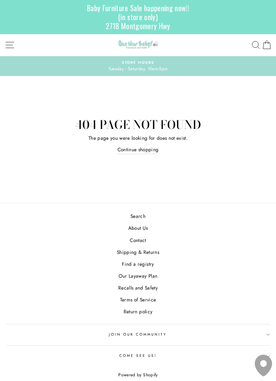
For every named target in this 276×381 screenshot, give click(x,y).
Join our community (138, 334)
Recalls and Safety (138, 287)
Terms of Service (138, 299)
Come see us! (138, 355)
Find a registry (138, 264)
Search (138, 216)
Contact (138, 240)
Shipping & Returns (138, 252)
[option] (138, 66)
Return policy (138, 311)
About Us (138, 228)
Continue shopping (138, 149)
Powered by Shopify (137, 375)
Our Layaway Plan (138, 275)
